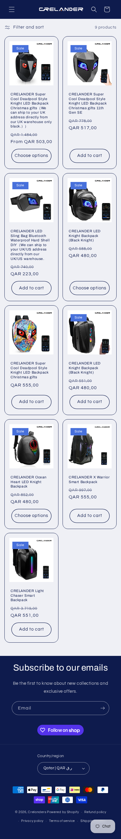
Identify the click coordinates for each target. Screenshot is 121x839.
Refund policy (95, 812)
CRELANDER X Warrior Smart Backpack (89, 479)
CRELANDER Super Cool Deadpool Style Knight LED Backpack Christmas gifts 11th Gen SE (88, 103)
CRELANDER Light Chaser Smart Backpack (27, 595)
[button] (11, 9)
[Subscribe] (102, 708)
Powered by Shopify (63, 812)
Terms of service (62, 821)
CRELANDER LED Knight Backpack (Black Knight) (85, 235)
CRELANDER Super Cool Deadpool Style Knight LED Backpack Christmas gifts (29, 370)
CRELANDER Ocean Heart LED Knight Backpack (29, 481)
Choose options (31, 155)
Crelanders (37, 812)
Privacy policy (32, 821)
